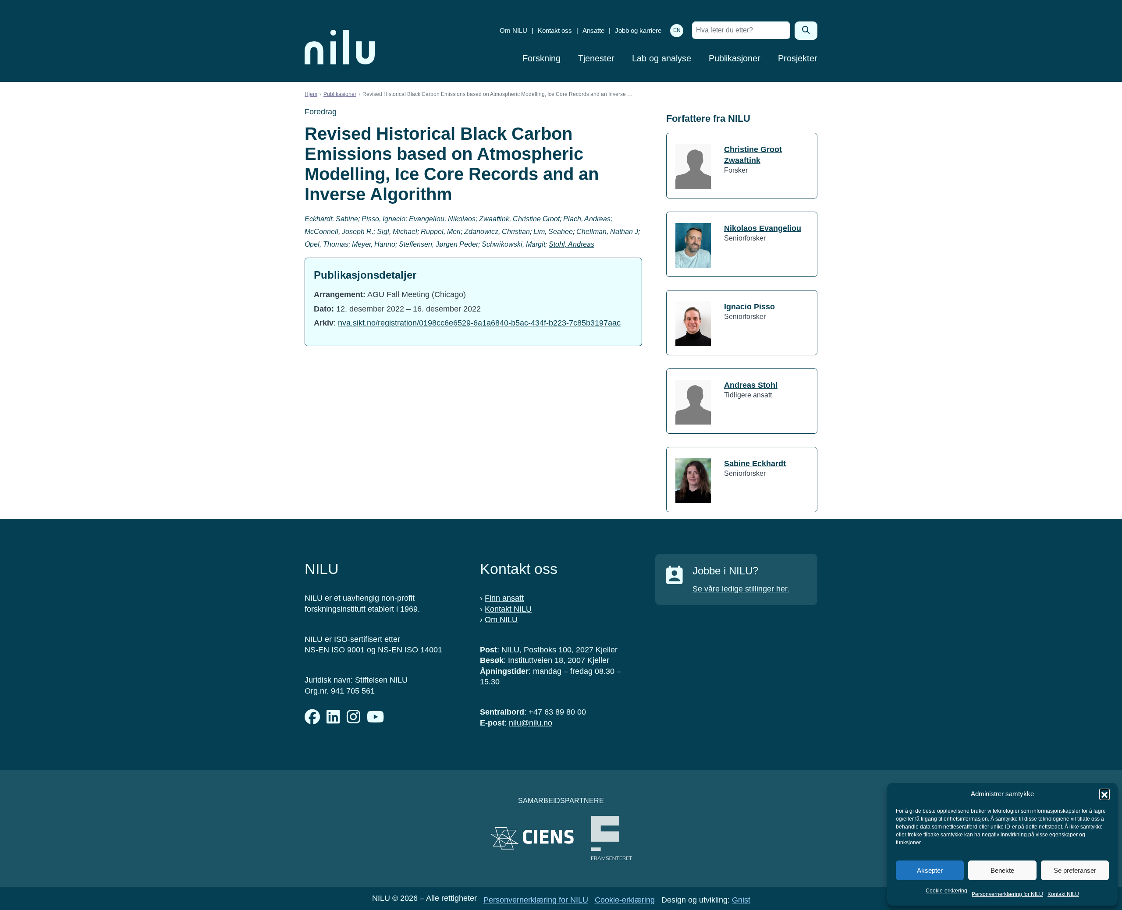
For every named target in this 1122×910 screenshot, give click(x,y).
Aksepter (930, 870)
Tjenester (596, 58)
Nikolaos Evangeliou (762, 228)
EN (677, 30)
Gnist (741, 900)
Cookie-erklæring (946, 891)
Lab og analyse (661, 58)
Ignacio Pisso (749, 306)
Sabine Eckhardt (755, 463)
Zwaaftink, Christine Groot (519, 219)
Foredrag (321, 111)
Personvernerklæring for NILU (1007, 894)
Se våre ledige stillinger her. (740, 588)
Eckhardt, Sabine (331, 219)
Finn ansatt (504, 598)
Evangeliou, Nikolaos (442, 219)
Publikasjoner (734, 58)
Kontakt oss (555, 30)
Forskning (541, 58)
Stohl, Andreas (571, 244)
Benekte (1002, 870)
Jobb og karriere (638, 30)
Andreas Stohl (751, 385)
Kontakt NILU (1063, 894)
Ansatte (593, 30)
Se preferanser (1075, 870)
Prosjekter (797, 58)
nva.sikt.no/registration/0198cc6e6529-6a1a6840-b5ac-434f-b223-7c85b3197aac (479, 323)
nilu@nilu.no (530, 723)
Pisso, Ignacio (383, 219)
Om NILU (513, 30)
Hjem (311, 94)
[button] (1104, 794)
